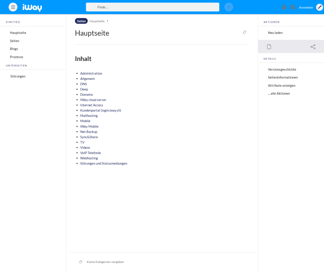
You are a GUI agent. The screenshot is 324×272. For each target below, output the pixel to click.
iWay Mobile (89, 126)
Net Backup (88, 132)
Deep (84, 89)
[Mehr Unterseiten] (107, 20)
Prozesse (16, 57)
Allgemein (87, 79)
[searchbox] (157, 7)
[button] (13, 7)
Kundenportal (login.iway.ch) (100, 110)
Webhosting (89, 158)
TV (82, 142)
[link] (39, 7)
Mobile (85, 121)
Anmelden (306, 7)
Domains (86, 94)
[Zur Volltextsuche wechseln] (90, 7)
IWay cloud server (93, 100)
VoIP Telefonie (90, 153)
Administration (91, 73)
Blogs (14, 49)
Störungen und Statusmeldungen (103, 163)
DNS (83, 84)
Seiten (14, 41)
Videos (85, 147)
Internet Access (91, 105)
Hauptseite (18, 33)
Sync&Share (89, 137)
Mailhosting (89, 116)
